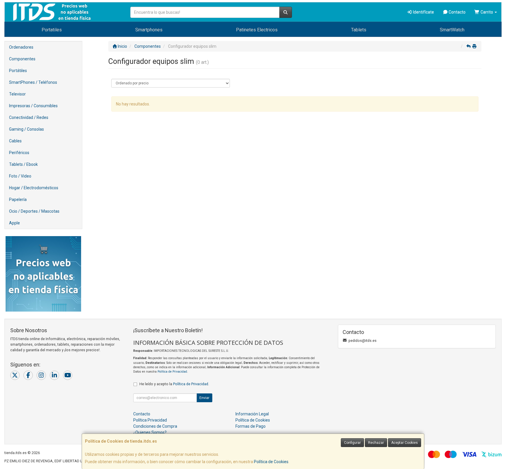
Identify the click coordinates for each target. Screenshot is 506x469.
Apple (14, 223)
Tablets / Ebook (23, 164)
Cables (15, 141)
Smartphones (149, 30)
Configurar (352, 443)
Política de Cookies (271, 461)
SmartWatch (452, 30)
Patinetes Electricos (257, 30)
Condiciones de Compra (155, 426)
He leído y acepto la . (174, 384)
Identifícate (423, 12)
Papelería (18, 199)
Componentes (22, 59)
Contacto (457, 12)
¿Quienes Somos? (150, 432)
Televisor (17, 94)
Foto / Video (20, 176)
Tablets (358, 30)
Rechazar (376, 443)
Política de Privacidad (172, 371)
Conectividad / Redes (28, 117)
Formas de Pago (250, 426)
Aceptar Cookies (404, 443)
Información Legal (252, 414)
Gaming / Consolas (26, 129)
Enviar (204, 398)
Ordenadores (21, 47)
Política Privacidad (150, 420)
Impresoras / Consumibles (33, 105)
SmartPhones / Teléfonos (33, 82)
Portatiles (52, 30)
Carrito (487, 12)
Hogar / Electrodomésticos (33, 187)
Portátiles (18, 70)
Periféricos (19, 152)
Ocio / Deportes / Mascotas (34, 211)
